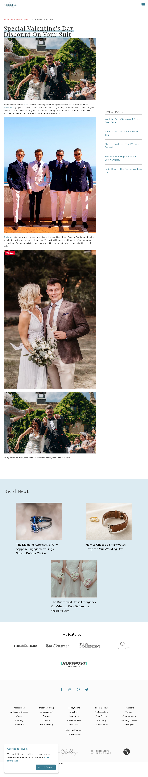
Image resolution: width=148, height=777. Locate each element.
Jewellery (74, 712)
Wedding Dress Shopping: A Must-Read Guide (122, 121)
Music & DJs (74, 724)
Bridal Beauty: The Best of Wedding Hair (123, 170)
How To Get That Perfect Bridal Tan (121, 133)
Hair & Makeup (46, 724)
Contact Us (61, 763)
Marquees (74, 716)
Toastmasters (101, 724)
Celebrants (19, 724)
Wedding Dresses (129, 720)
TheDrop (8, 107)
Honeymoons (74, 707)
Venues (128, 712)
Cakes (19, 716)
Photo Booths (101, 707)
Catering (19, 720)
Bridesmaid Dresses (19, 712)
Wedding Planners (74, 730)
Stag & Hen (101, 716)
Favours (46, 716)
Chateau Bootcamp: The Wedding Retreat (122, 146)
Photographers (101, 712)
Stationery (101, 720)
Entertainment (46, 712)
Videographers (129, 716)
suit (25, 104)
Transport (129, 707)
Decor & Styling (46, 707)
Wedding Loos (129, 724)
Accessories (19, 707)
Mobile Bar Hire (74, 720)
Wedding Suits (74, 734)
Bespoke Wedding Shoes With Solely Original (120, 158)
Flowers (46, 720)
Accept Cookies (45, 767)
